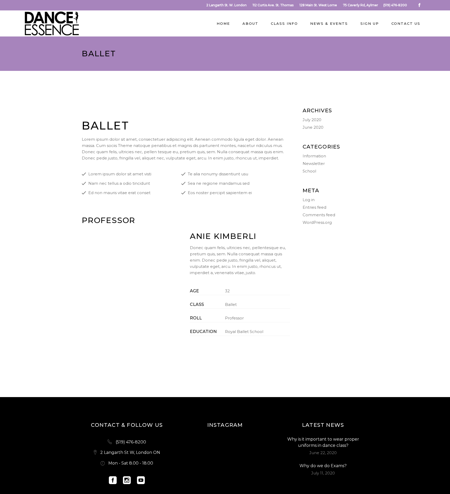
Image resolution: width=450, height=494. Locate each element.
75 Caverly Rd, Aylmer (360, 5)
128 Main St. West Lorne (318, 5)
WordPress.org (317, 222)
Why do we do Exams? (323, 465)
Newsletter (314, 163)
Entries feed (314, 207)
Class (197, 304)
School (309, 171)
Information (314, 155)
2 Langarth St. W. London (226, 5)
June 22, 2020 (323, 452)
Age (194, 290)
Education (203, 331)
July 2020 (312, 119)
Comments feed (319, 214)
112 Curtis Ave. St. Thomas (273, 5)
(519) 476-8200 (395, 5)
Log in (309, 199)
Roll (196, 318)
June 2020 (313, 127)
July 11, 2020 (323, 473)
